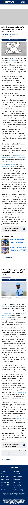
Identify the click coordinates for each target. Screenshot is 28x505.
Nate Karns (14, 162)
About (3, 471)
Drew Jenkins (7, 34)
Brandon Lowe (5, 317)
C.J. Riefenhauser (20, 157)
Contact (3, 474)
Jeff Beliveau (19, 155)
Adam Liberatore (6, 157)
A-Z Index (4, 490)
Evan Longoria (8, 313)
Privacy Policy (17, 479)
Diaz (6, 328)
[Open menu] (2, 2)
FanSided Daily (17, 477)
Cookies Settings (18, 490)
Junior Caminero (20, 418)
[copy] (11, 37)
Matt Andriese (11, 164)
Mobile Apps (5, 477)
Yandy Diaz (4, 306)
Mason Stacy (6, 277)
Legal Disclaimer (6, 485)
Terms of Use (5, 482)
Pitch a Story (5, 479)
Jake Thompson (12, 60)
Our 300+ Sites (17, 474)
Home (2, 257)
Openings (16, 471)
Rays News (8, 459)
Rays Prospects (9, 257)
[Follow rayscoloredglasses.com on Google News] (24, 229)
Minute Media (8, 493)
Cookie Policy (17, 482)
